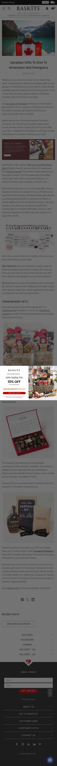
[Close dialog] (56, 367)
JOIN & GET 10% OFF (14, 393)
